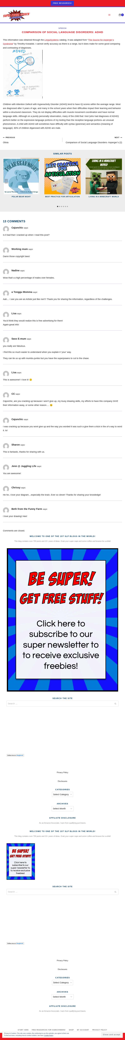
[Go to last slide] (6, 181)
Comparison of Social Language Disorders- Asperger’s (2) (94, 140)
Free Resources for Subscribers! (49, 1030)
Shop (71, 1030)
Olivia (9, 140)
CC (13, 393)
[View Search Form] (115, 15)
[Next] (118, 181)
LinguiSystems (51, 40)
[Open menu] (109, 15)
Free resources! (62, 3)
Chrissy (15, 487)
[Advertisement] (62, 727)
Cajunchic (17, 227)
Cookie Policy (48, 1035)
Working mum (19, 249)
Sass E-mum (18, 338)
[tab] (57, 206)
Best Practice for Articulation (62, 197)
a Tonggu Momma (21, 292)
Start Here (23, 1030)
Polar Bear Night (21, 197)
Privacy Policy (62, 772)
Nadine (15, 270)
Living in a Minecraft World (104, 197)
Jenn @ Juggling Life (23, 466)
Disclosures (62, 781)
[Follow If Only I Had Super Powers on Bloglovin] (62, 755)
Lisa (13, 313)
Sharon (15, 444)
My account (83, 1030)
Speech (62, 28)
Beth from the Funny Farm (26, 509)
